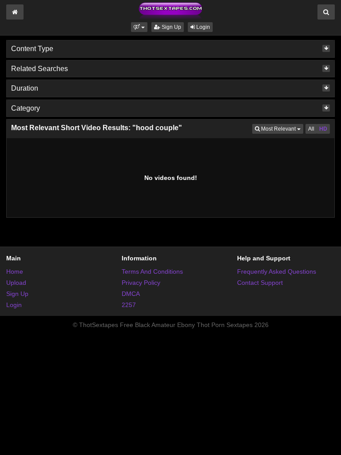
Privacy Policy (141, 282)
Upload (16, 282)
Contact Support (260, 282)
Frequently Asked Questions (276, 271)
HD (323, 129)
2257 (129, 304)
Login (202, 27)
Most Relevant (281, 128)
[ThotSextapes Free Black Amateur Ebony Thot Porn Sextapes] (170, 10)
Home (14, 271)
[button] (139, 27)
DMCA (131, 293)
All (311, 129)
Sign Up (170, 27)
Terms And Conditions (152, 271)
